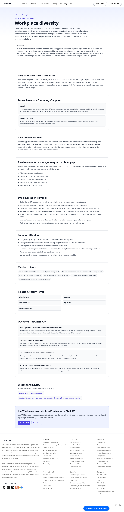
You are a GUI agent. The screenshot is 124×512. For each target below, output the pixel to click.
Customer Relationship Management (54, 445)
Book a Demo (47, 486)
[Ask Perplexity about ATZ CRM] (8, 487)
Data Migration (101, 486)
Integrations (47, 456)
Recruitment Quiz (102, 461)
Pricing (54, 4)
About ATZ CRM (102, 475)
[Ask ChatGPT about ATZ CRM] (4, 487)
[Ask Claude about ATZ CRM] (17, 487)
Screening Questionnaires (105, 458)
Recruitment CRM (48, 448)
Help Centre (100, 494)
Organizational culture (26, 308)
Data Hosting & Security (77, 475)
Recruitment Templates (104, 450)
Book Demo (36, 423)
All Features (46, 461)
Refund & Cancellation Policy (106, 491)
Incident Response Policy (77, 483)
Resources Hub (101, 442)
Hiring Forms (101, 456)
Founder (99, 480)
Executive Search (75, 448)
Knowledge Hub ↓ (66, 4)
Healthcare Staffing (76, 445)
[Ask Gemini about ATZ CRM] (21, 487)
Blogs (98, 445)
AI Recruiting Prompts (104, 453)
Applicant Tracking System (51, 442)
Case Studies (47, 475)
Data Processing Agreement (78, 477)
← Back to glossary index (23, 15)
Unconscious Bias (24, 303)
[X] (116, 505)
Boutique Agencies (76, 453)
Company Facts (101, 477)
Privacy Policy (74, 480)
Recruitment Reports (76, 458)
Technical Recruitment (77, 450)
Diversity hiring (24, 297)
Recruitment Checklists (77, 464)
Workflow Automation (49, 453)
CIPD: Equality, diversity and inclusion (31, 393)
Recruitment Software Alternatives (53, 477)
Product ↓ (25, 4)
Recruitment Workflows (77, 461)
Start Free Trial (114, 4)
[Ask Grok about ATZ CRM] (12, 487)
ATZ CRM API (101, 488)
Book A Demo (100, 4)
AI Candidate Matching (50, 450)
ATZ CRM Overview (103, 483)
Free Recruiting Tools (103, 448)
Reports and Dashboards (50, 458)
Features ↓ (34, 4)
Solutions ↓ (45, 4)
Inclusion (67, 297)
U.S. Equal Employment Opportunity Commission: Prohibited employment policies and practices (49, 398)
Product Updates (48, 464)
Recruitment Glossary (103, 464)
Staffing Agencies (75, 442)
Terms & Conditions (76, 488)
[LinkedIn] (120, 505)
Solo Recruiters (74, 456)
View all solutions (75, 467)
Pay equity (67, 303)
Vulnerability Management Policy (80, 486)
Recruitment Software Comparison (53, 480)
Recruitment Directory (104, 467)
